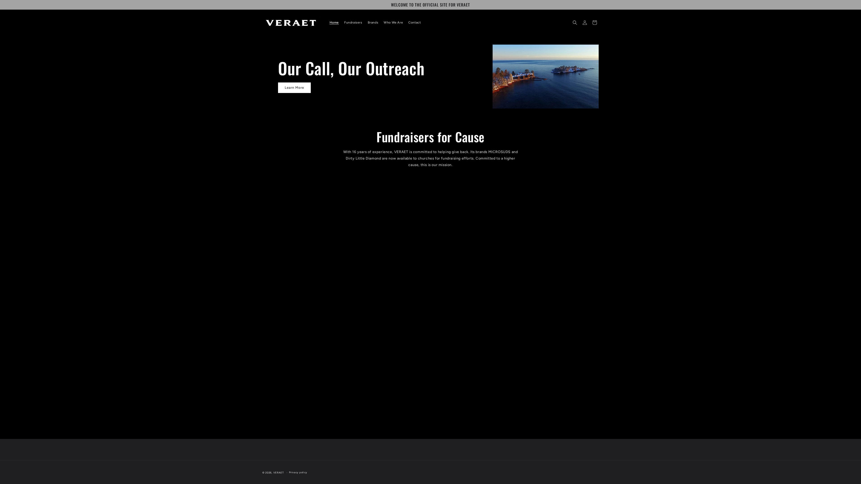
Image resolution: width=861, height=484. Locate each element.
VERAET (278, 472)
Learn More (294, 88)
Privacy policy (298, 472)
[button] (575, 23)
